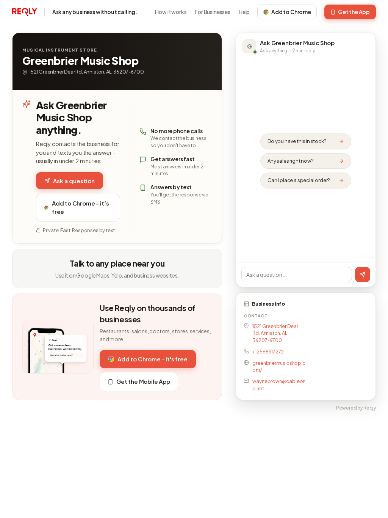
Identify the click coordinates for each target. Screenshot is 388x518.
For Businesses (212, 11)
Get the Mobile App (143, 381)
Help (244, 11)
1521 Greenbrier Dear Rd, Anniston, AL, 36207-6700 (275, 333)
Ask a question (74, 180)
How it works (170, 11)
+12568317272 (268, 351)
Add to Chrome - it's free (152, 359)
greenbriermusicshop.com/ (278, 366)
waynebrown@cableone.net (278, 384)
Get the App (354, 11)
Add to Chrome (291, 11)
